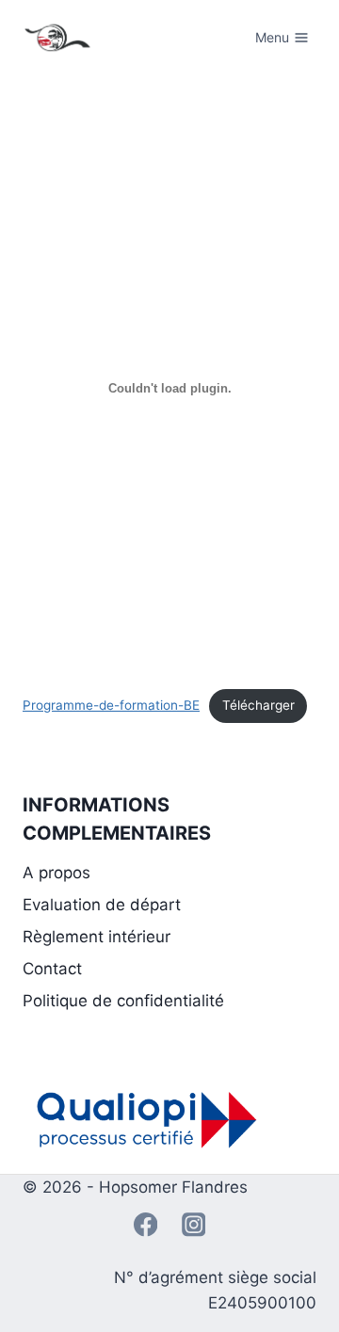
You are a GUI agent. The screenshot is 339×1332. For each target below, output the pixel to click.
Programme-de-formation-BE (111, 705)
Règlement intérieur (96, 936)
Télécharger (258, 705)
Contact (52, 968)
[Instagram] (194, 1225)
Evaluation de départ (102, 904)
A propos (56, 872)
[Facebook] (145, 1225)
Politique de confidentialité (123, 1000)
